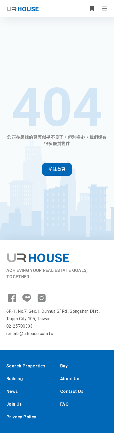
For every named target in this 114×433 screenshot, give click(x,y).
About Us (69, 378)
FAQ (64, 404)
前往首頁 (57, 169)
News (12, 391)
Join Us (14, 404)
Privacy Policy (21, 416)
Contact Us (72, 391)
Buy (64, 365)
